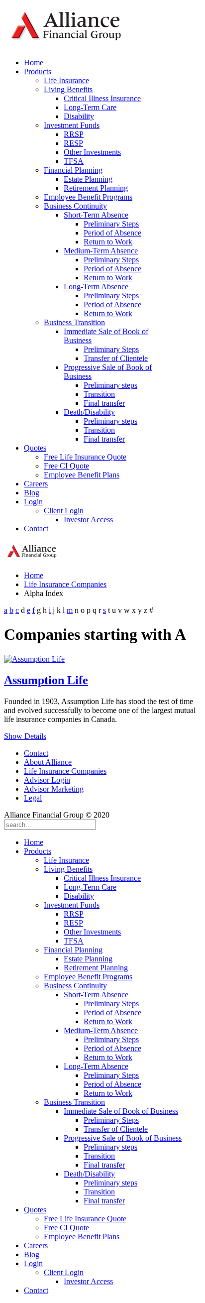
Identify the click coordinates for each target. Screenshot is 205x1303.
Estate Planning (88, 179)
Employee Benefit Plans (81, 475)
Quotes (35, 448)
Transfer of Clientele (116, 358)
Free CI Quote (66, 466)
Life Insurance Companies (65, 584)
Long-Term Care (90, 107)
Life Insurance (66, 80)
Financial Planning (73, 170)
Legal (33, 798)
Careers (36, 483)
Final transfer (104, 403)
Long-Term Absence (96, 286)
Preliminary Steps (111, 224)
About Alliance (48, 762)
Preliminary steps (110, 385)
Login (33, 501)
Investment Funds (72, 125)
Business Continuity (75, 206)
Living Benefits (68, 89)
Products (37, 71)
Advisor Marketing (54, 789)
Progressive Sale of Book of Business (123, 1138)
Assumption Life (46, 680)
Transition (99, 394)
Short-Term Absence (96, 215)
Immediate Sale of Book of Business (121, 1111)
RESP (73, 143)
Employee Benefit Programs (88, 197)
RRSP (74, 134)
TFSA (74, 161)
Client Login (64, 510)
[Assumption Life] (34, 659)
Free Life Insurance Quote (85, 457)
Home (33, 62)
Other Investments (92, 152)
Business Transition (74, 322)
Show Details (25, 736)
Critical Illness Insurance (102, 98)
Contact (36, 528)
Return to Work (108, 241)
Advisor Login (47, 780)
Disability (79, 116)
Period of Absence (112, 233)
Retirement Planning (96, 188)
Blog (31, 492)
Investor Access (88, 519)
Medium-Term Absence (101, 250)
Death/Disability (89, 412)
